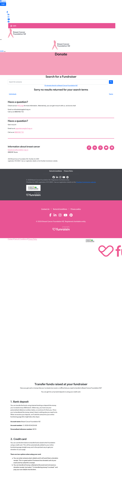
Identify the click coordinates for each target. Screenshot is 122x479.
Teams (111, 94)
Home (4, 1)
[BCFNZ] (12, 8)
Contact (10, 239)
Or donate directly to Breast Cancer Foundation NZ (61, 85)
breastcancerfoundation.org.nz (18, 150)
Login (3, 4)
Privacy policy (76, 209)
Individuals (12, 94)
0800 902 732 (19, 132)
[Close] (4, 51)
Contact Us (45, 209)
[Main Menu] (1, 39)
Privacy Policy (68, 171)
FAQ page (20, 106)
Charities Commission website (86, 182)
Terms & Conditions (55, 171)
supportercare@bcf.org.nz (23, 128)
